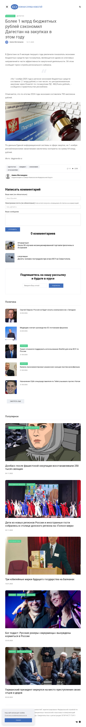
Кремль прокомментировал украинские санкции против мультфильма (50, 367)
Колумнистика (14, 541)
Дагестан (20, 16)
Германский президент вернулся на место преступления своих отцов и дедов (43, 691)
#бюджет (22, 166)
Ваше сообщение (12, 212)
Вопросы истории (31, 427)
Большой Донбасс (16, 427)
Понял (18, 720)
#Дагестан (12, 166)
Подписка (56, 285)
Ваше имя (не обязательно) (16, 194)
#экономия (34, 166)
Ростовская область (17, 484)
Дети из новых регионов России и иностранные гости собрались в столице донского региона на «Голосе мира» (39, 524)
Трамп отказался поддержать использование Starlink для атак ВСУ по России (49, 350)
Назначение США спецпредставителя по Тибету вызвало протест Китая (50, 381)
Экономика (10, 16)
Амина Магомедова (16, 42)
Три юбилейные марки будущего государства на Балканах (39, 579)
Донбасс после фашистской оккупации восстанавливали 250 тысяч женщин (42, 467)
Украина (24, 345)
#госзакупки (13, 170)
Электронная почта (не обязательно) (20, 203)
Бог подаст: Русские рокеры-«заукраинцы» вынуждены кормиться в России (38, 634)
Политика (10, 302)
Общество (31, 484)
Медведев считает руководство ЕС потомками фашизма (44, 328)
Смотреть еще (15, 401)
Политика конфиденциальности (16, 715)
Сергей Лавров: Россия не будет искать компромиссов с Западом (48, 310)
